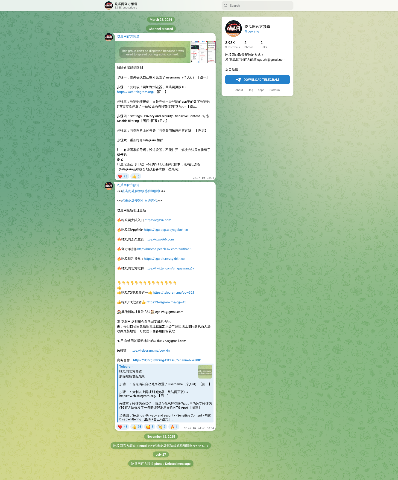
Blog (250, 90)
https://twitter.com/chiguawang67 (169, 268)
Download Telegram (261, 79)
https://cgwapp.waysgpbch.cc (166, 229)
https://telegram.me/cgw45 (166, 302)
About (239, 90)
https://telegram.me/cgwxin (150, 350)
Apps (261, 90)
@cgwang (252, 31)
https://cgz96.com (158, 220)
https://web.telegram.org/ (135, 92)
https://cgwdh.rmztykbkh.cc (164, 258)
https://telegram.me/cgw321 (173, 292)
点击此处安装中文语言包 (139, 200)
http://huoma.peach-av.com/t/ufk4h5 (164, 249)
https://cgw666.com (159, 239)
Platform (274, 90)
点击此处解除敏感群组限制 (141, 191)
